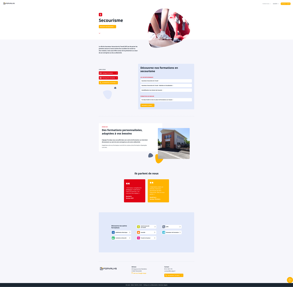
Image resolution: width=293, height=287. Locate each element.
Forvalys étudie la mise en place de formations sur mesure (157, 99)
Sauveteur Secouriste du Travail (150, 81)
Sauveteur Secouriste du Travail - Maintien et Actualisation (157, 85)
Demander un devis (147, 105)
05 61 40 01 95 (168, 269)
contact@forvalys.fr (169, 271)
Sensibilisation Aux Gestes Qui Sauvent (152, 90)
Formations (265, 3)
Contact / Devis (285, 3)
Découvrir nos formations (106, 26)
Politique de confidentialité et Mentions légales (155, 285)
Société (275, 3)
